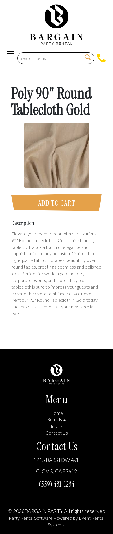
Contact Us (56, 432)
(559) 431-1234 (56, 484)
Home (56, 413)
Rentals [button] (55, 419)
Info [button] (55, 426)
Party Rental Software (31, 518)
